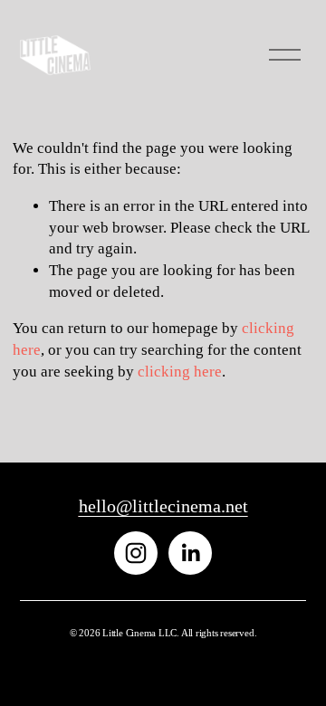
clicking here (180, 371)
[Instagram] (136, 553)
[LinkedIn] (190, 553)
